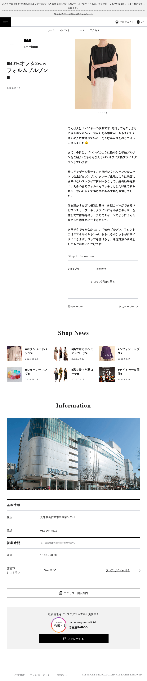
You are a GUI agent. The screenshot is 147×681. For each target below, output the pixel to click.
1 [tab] (99, 113)
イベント (65, 30)
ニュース (80, 30)
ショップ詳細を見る (103, 281)
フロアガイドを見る (118, 570)
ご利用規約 (19, 675)
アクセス (95, 30)
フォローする (76, 638)
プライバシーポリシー (41, 675)
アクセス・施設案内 (76, 593)
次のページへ (127, 306)
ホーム (51, 30)
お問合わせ (62, 675)
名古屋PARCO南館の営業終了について (73, 13)
